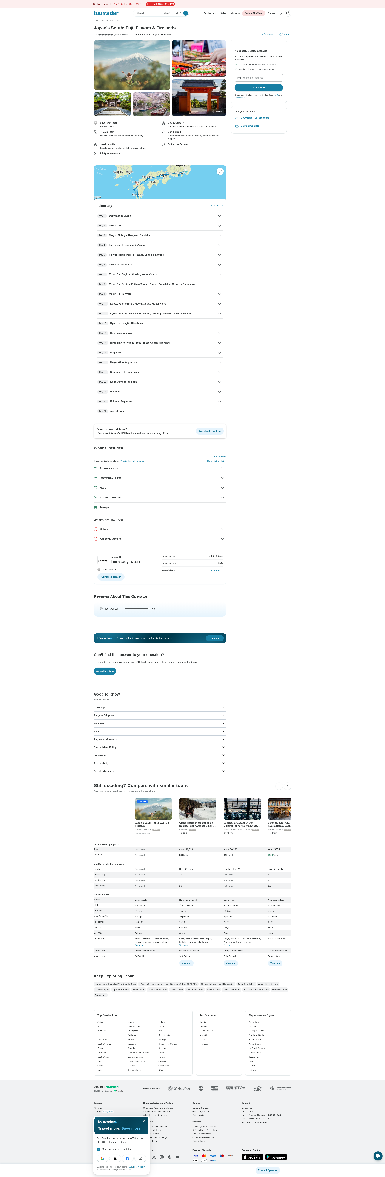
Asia (99, 1026)
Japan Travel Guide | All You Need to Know (115, 984)
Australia (101, 1031)
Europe (100, 1035)
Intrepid (203, 1035)
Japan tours (100, 995)
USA (160, 1070)
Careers (103, 1111)
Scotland (162, 1048)
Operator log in (150, 1141)
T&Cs (276, 95)
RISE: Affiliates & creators (204, 1130)
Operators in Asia (121, 989)
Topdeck (204, 1039)
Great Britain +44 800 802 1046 (257, 1118)
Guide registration (200, 1111)
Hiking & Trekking (257, 1031)
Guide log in (198, 1115)
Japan (131, 1022)
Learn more (217, 570)
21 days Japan (102, 989)
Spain (161, 1052)
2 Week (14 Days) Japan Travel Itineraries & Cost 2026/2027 (168, 984)
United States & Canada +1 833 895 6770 (262, 1115)
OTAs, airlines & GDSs (203, 1137)
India (99, 1070)
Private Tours (213, 989)
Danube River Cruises (138, 1052)
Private (252, 1070)
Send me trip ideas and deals (117, 1149)
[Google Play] (276, 1157)
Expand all (217, 205)
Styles (223, 13)
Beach (252, 1061)
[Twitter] (154, 1157)
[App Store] (252, 1157)
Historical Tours (279, 989)
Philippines (133, 1031)
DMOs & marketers (201, 1134)
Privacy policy (240, 98)
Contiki (203, 1022)
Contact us (247, 1108)
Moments (235, 13)
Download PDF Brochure (255, 117)
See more (139, 945)
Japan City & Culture (268, 984)
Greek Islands (134, 1070)
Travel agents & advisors (204, 1126)
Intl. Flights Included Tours (256, 989)
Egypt (100, 1048)
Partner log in (198, 1141)
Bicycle (252, 1026)
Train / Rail (254, 1057)
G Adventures (206, 1031)
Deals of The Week (254, 13)
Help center (247, 1111)
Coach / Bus (255, 1052)
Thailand (132, 1039)
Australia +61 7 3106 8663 (254, 1122)
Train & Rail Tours (231, 989)
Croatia (131, 1048)
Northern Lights (256, 1035)
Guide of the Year (200, 1108)
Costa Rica (163, 1065)
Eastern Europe (135, 1057)
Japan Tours (138, 989)
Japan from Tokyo (246, 984)
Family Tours (177, 989)
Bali (99, 1061)
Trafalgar (204, 1044)
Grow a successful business (156, 1126)
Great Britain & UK (136, 1061)
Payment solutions (152, 1130)
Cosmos (204, 1026)
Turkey (161, 1057)
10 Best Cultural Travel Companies (217, 984)
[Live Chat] (378, 1155)
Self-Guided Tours (194, 989)
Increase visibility (151, 1134)
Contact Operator (250, 125)
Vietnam (132, 1044)
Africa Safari (255, 1044)
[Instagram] (162, 1157)
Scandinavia (164, 1035)
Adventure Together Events (156, 1115)
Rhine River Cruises (167, 1044)
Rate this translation (216, 461)
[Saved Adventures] (280, 13)
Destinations (210, 13)
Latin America (103, 1039)
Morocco (101, 1052)
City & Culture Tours (157, 989)
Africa (100, 1022)
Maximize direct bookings (155, 1137)
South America (104, 1044)
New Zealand (134, 1026)
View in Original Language (132, 461)
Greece (131, 1065)
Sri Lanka (132, 1035)
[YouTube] (177, 1157)
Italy (160, 1031)
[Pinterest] (170, 1157)
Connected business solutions (157, 1111)
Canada (162, 1061)
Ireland (161, 1026)
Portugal (162, 1039)
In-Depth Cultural (257, 1048)
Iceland (161, 1022)
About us (98, 1108)
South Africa (103, 1057)
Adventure (254, 1022)
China (100, 1065)
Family (252, 1065)
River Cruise (255, 1039)
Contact (271, 13)
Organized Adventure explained (158, 1108)
